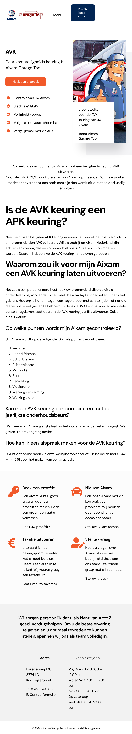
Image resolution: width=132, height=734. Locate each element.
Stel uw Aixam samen (102, 527)
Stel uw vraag (95, 578)
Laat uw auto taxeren (39, 584)
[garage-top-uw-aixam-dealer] (25, 11)
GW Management (90, 728)
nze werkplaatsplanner (66, 454)
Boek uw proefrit (35, 527)
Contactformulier (43, 694)
